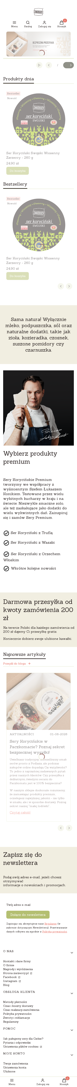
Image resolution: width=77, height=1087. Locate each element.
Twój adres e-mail (18, 905)
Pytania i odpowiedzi (17, 1042)
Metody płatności (15, 1002)
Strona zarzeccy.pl (16, 973)
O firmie (8, 965)
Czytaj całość (20, 812)
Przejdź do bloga (14, 663)
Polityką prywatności (54, 931)
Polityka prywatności (17, 1014)
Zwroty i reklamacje (16, 1017)
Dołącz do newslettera (27, 915)
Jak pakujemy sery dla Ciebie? (23, 1038)
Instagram (10, 981)
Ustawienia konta (14, 1067)
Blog (6, 985)
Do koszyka (17, 171)
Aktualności (22, 734)
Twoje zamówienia (15, 1063)
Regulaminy (11, 1021)
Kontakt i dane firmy (17, 961)
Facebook (10, 977)
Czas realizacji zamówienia (21, 1010)
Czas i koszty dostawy (18, 1006)
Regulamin (50, 923)
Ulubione (9, 1071)
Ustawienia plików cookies (21, 1046)
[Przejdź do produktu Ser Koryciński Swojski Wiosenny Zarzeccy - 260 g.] (38, 119)
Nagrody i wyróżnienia (18, 969)
